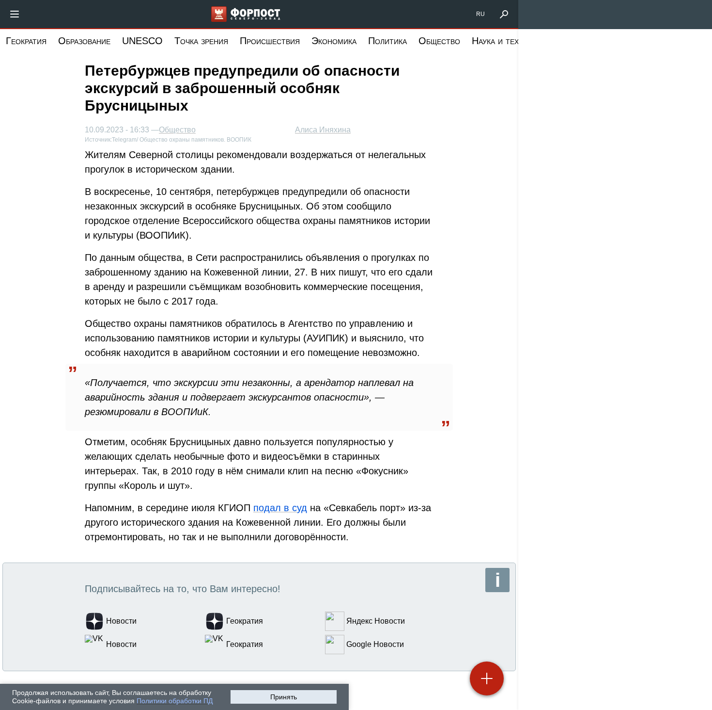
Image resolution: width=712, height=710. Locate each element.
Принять (283, 697)
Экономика (333, 40)
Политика (387, 40)
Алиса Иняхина (323, 130)
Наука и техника (504, 40)
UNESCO (142, 40)
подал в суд (280, 507)
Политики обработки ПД (175, 701)
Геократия (26, 40)
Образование (84, 40)
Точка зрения (201, 40)
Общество (439, 40)
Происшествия (270, 40)
